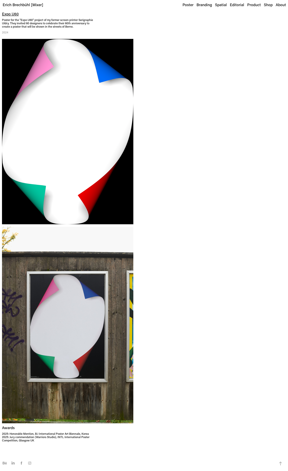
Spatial (221, 4)
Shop (268, 4)
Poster (188, 4)
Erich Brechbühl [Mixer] (23, 4)
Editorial (237, 4)
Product (254, 4)
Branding (204, 4)
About (281, 4)
